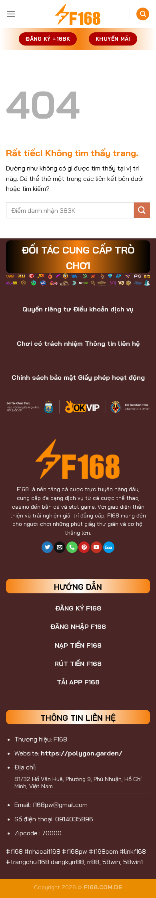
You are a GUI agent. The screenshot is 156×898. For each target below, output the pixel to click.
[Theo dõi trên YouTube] (96, 547)
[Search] (142, 14)
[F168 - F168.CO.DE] (78, 14)
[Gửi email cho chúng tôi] (59, 547)
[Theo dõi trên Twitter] (47, 547)
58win (111, 862)
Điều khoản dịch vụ (103, 309)
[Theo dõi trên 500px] (108, 547)
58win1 (133, 862)
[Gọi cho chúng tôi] (72, 547)
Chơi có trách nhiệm (50, 343)
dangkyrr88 (67, 862)
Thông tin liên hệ (112, 343)
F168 (23, 489)
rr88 (93, 862)
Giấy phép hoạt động (111, 377)
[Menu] (11, 14)
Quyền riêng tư (46, 309)
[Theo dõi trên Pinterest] (84, 547)
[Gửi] (142, 210)
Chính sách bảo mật (44, 377)
